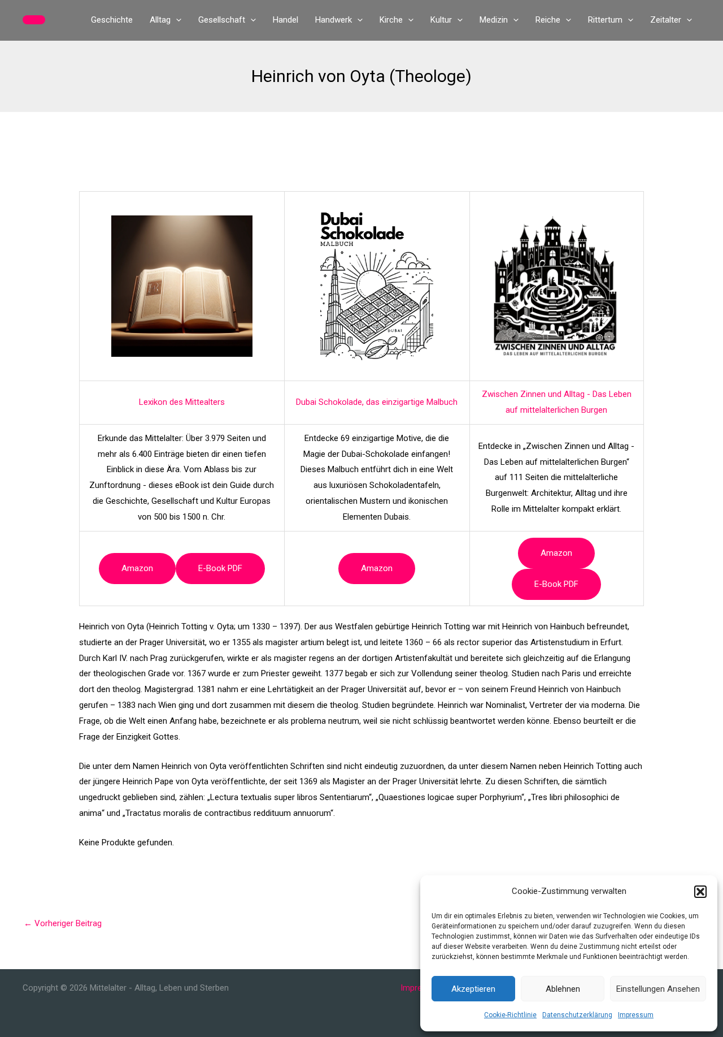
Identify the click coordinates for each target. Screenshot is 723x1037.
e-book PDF (220, 568)
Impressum (636, 1015)
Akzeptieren (473, 989)
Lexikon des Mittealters (182, 402)
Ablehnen (563, 989)
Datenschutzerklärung (577, 1015)
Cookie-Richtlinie (510, 1015)
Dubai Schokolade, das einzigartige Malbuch (377, 402)
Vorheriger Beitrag (63, 923)
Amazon (137, 568)
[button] (700, 891)
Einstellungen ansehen (658, 989)
